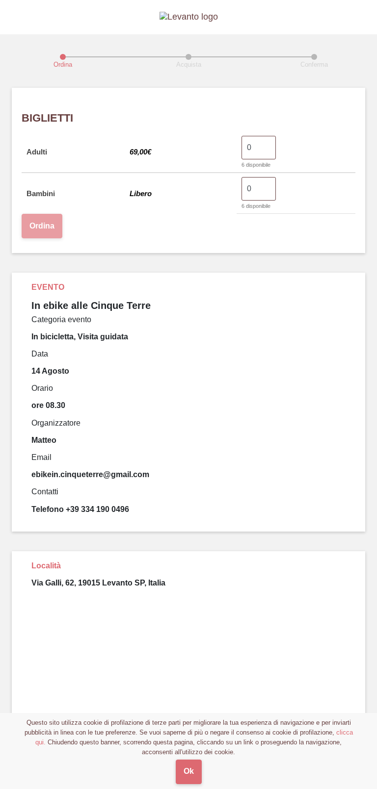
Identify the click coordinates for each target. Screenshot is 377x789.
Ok (189, 771)
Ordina (41, 226)
